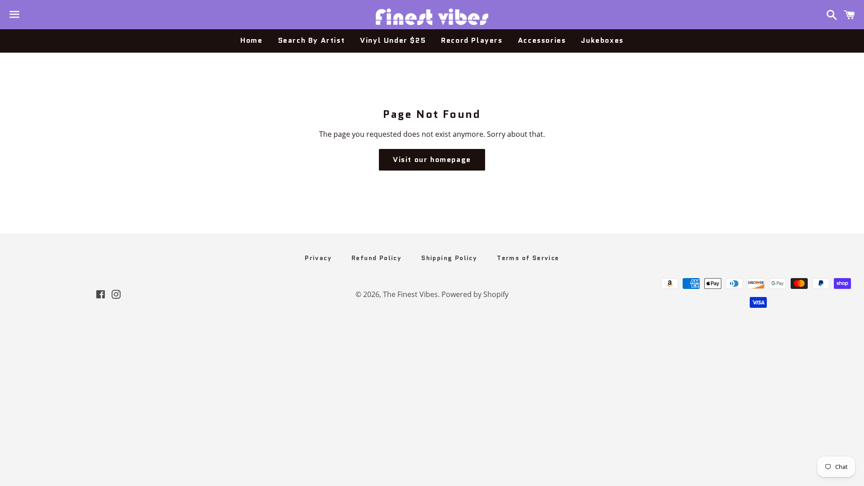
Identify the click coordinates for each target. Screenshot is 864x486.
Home (251, 40)
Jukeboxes (602, 40)
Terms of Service (528, 257)
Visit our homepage (432, 159)
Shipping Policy (449, 257)
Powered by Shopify (474, 294)
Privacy (318, 257)
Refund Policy (376, 257)
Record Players (471, 40)
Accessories (542, 40)
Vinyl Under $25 (393, 40)
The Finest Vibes (410, 294)
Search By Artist (311, 40)
